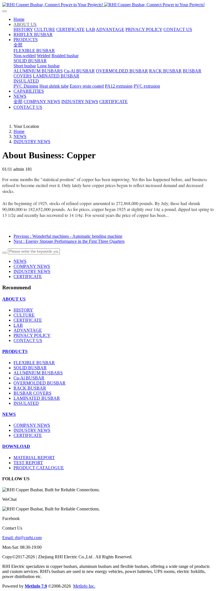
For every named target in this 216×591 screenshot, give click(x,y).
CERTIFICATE (28, 276)
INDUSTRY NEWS (32, 141)
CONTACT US (28, 340)
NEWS (20, 136)
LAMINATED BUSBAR (37, 398)
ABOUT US (14, 299)
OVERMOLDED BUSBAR (40, 383)
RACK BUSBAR (30, 388)
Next (69, 241)
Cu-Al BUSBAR (29, 378)
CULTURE (24, 315)
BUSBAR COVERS (32, 393)
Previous (68, 236)
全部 (18, 45)
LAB (18, 325)
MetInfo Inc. (84, 586)
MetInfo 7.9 (36, 586)
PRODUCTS (15, 351)
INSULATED (26, 403)
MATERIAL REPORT (34, 457)
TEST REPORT (28, 462)
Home (19, 19)
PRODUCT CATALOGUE (39, 467)
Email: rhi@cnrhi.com (22, 537)
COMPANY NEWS (32, 266)
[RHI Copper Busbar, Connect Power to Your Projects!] (108, 4)
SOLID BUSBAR (30, 367)
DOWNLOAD (16, 446)
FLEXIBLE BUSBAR (34, 362)
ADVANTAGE (28, 330)
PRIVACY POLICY (32, 335)
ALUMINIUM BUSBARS (38, 372)
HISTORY (23, 310)
